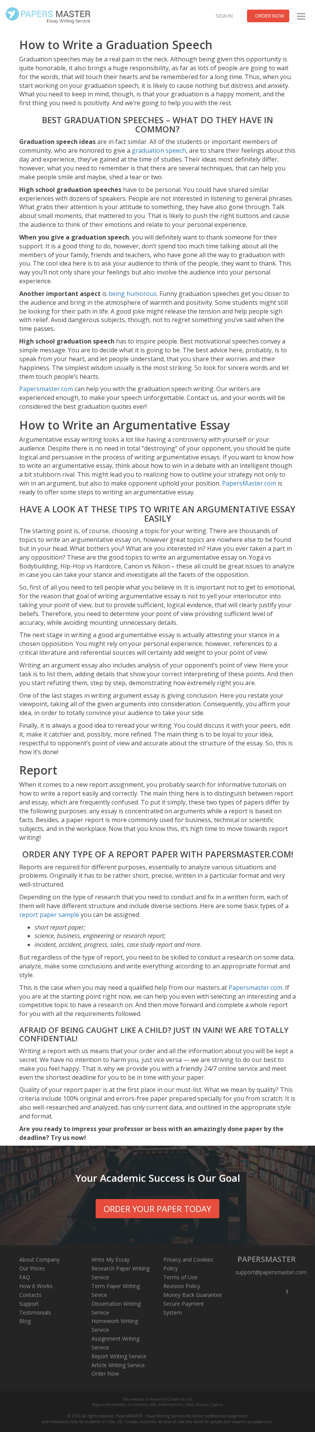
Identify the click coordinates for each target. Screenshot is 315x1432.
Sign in (224, 15)
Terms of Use (180, 1277)
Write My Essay (110, 1259)
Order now (269, 15)
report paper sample (49, 914)
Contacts (30, 1294)
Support (29, 1303)
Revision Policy (181, 1286)
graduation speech (159, 150)
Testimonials (35, 1312)
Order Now (105, 1373)
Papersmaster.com (46, 389)
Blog (25, 1321)
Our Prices (32, 1268)
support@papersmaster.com (271, 1272)
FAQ (24, 1277)
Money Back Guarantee (192, 1294)
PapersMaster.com (249, 483)
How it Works (36, 1286)
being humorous (132, 293)
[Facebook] (287, 1291)
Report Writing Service (118, 1356)
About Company (39, 1259)
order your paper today (157, 1208)
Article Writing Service (118, 1365)
